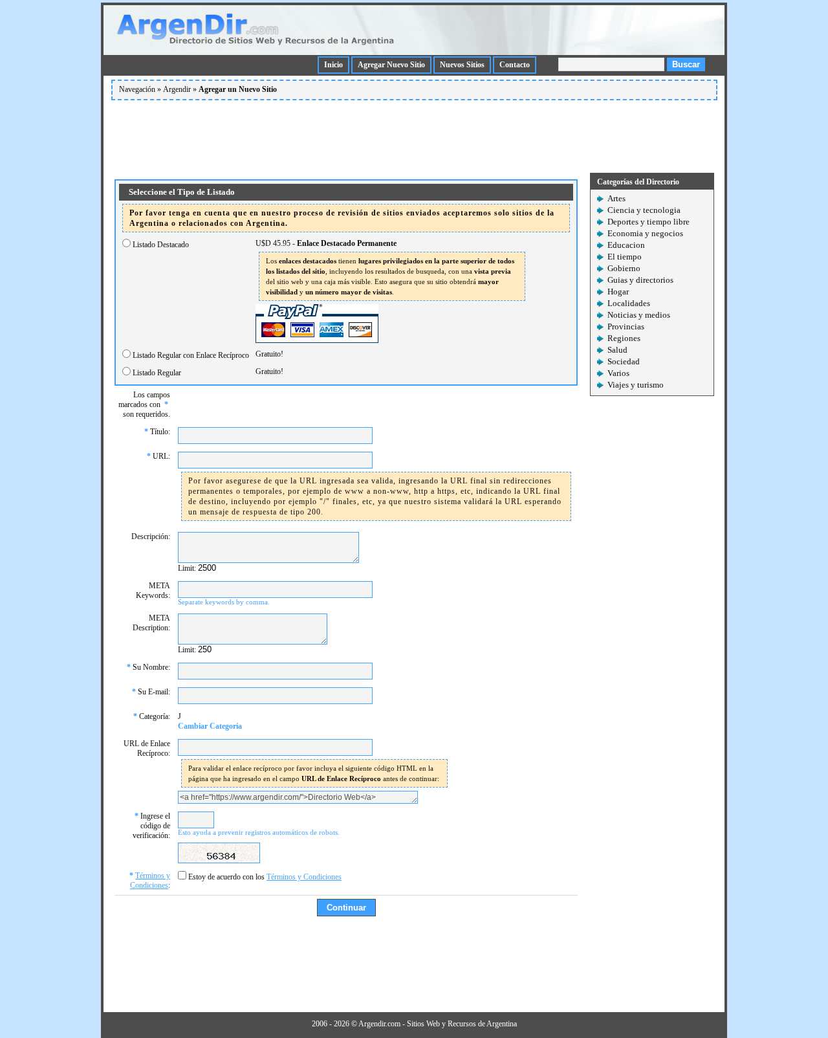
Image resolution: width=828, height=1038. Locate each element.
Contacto (514, 64)
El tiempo (624, 256)
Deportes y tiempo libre (648, 221)
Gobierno (623, 268)
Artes (616, 198)
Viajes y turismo (635, 385)
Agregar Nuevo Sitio (391, 64)
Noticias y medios (638, 315)
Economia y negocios (645, 233)
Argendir (177, 89)
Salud (617, 350)
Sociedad (623, 361)
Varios (618, 373)
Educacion (626, 245)
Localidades (628, 303)
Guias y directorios (640, 280)
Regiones (623, 338)
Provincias (625, 326)
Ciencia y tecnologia (644, 210)
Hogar (618, 291)
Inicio (333, 64)
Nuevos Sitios (462, 64)
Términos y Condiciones (150, 880)
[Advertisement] (414, 134)
